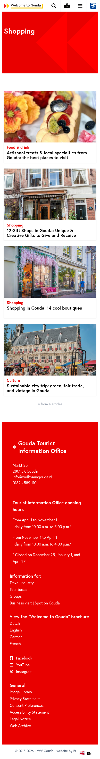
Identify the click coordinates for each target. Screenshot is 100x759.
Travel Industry (22, 582)
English (16, 629)
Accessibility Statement (29, 712)
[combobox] (85, 753)
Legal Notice (20, 718)
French (15, 643)
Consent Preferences (26, 705)
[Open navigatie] (80, 6)
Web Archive (20, 725)
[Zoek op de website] (54, 6)
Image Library (21, 691)
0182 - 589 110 (24, 482)
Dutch (15, 623)
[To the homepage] (23, 6)
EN (89, 753)
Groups (16, 596)
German (16, 636)
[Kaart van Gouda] (67, 6)
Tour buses (18, 589)
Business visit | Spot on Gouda (35, 602)
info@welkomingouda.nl (32, 476)
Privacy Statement (25, 698)
